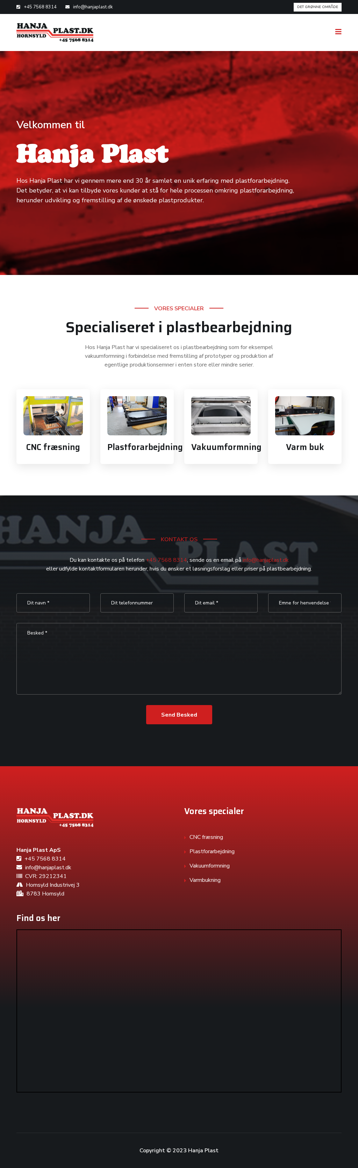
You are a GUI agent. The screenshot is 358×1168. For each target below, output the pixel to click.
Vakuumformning (226, 447)
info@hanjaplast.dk (93, 7)
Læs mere (53, 418)
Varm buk (305, 447)
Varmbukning (205, 880)
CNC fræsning (53, 447)
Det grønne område (317, 7)
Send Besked (179, 715)
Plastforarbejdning (145, 447)
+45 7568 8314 (40, 7)
